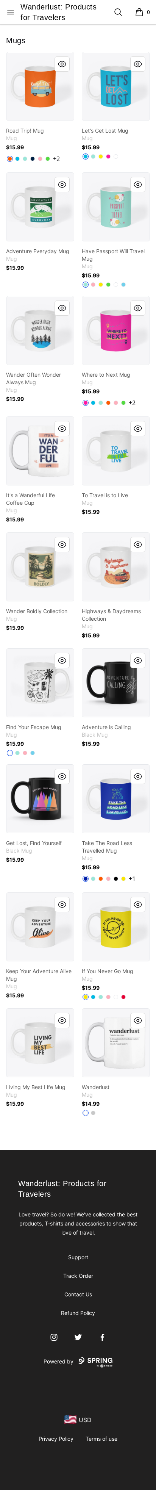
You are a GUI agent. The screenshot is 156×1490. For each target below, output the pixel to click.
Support (78, 1257)
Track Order (78, 1275)
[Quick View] (62, 64)
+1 (132, 879)
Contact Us (78, 1294)
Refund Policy (78, 1313)
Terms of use (101, 1438)
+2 (56, 159)
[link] (40, 86)
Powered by (58, 1361)
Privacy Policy (56, 1438)
